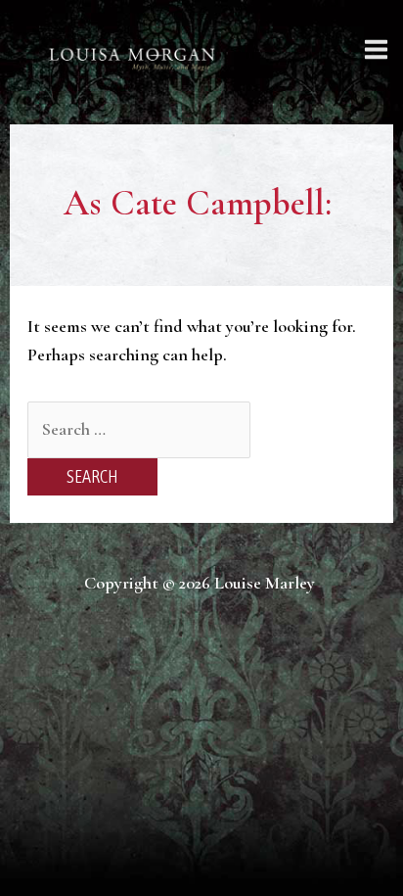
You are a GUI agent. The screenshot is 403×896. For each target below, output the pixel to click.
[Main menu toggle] (376, 49)
